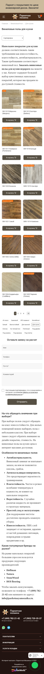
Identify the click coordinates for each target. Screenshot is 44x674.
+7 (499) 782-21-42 (11, 618)
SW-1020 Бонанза (9, 186)
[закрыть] (41, 655)
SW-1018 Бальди (29, 149)
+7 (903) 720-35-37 (32, 618)
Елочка (5, 329)
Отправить (22, 402)
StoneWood (35, 320)
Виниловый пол (17, 24)
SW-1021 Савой (8, 221)
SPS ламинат (25, 320)
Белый (5, 324)
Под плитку (28, 333)
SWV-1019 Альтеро (30, 186)
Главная (5, 24)
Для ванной (26, 324)
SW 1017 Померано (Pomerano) (9, 150)
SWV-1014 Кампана (30, 221)
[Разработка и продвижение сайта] (19, 670)
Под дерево (36, 329)
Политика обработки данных (36, 655)
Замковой (14, 320)
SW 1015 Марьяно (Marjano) (9, 112)
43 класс (5, 320)
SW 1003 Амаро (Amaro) (29, 258)
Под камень (7, 333)
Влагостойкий (14, 324)
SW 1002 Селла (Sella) (10, 257)
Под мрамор (17, 333)
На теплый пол (15, 329)
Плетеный (26, 329)
